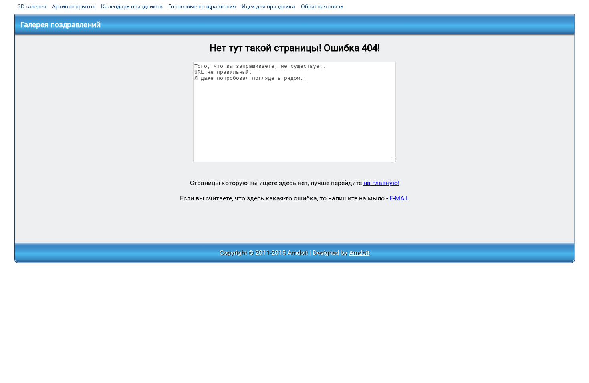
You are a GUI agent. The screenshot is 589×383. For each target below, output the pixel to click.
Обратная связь (322, 6)
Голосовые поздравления (202, 6)
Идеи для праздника (268, 6)
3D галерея (32, 6)
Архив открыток (73, 6)
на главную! (381, 183)
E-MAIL (399, 198)
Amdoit (359, 252)
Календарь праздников (132, 6)
